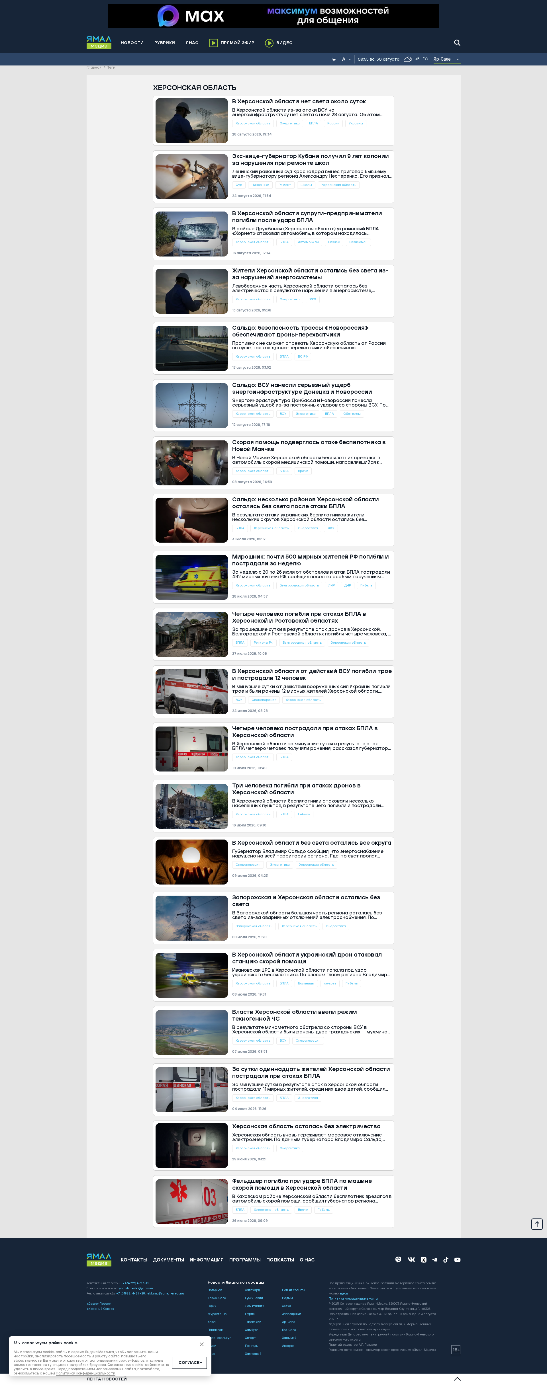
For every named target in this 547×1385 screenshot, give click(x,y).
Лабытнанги (254, 1306)
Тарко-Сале (217, 1298)
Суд (239, 184)
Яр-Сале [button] (442, 59)
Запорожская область (254, 926)
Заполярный (291, 1314)
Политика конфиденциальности (353, 1298)
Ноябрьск (215, 1290)
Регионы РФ (263, 642)
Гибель (366, 585)
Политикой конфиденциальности (85, 1373)
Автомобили (308, 242)
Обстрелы (352, 413)
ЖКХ (312, 299)
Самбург (251, 1330)
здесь (344, 1293)
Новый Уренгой (293, 1290)
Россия (333, 123)
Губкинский (254, 1298)
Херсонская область (253, 123)
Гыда (211, 1354)
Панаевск (215, 1330)
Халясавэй (253, 1354)
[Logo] (99, 42)
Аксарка (288, 1346)
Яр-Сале (288, 1322)
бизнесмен (358, 242)
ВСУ (283, 413)
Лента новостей (107, 1379)
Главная (94, 67)
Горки (212, 1306)
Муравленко (217, 1314)
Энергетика (290, 123)
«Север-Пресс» (99, 1303)
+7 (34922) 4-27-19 (134, 1283)
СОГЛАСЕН (191, 1363)
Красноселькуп (219, 1338)
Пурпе (250, 1314)
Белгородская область (299, 585)
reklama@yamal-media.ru (165, 1293)
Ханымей (289, 1338)
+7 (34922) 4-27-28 (130, 1293)
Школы (306, 184)
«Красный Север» (101, 1309)
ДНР (347, 585)
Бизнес (334, 242)
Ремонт (285, 184)
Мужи (212, 1346)
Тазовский (253, 1322)
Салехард (252, 1290)
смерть (330, 983)
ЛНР (331, 585)
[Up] (537, 1224)
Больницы (306, 983)
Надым (287, 1298)
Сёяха (286, 1306)
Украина (356, 123)
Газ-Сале (289, 1330)
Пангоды (251, 1346)
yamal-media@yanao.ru (136, 1288)
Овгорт (250, 1338)
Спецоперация (264, 699)
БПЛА (313, 123)
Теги (111, 67)
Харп (212, 1322)
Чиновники (260, 184)
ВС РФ (303, 356)
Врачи (303, 471)
